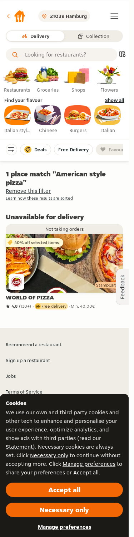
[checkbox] (17, 119)
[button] (16, 16)
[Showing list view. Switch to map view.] (122, 55)
